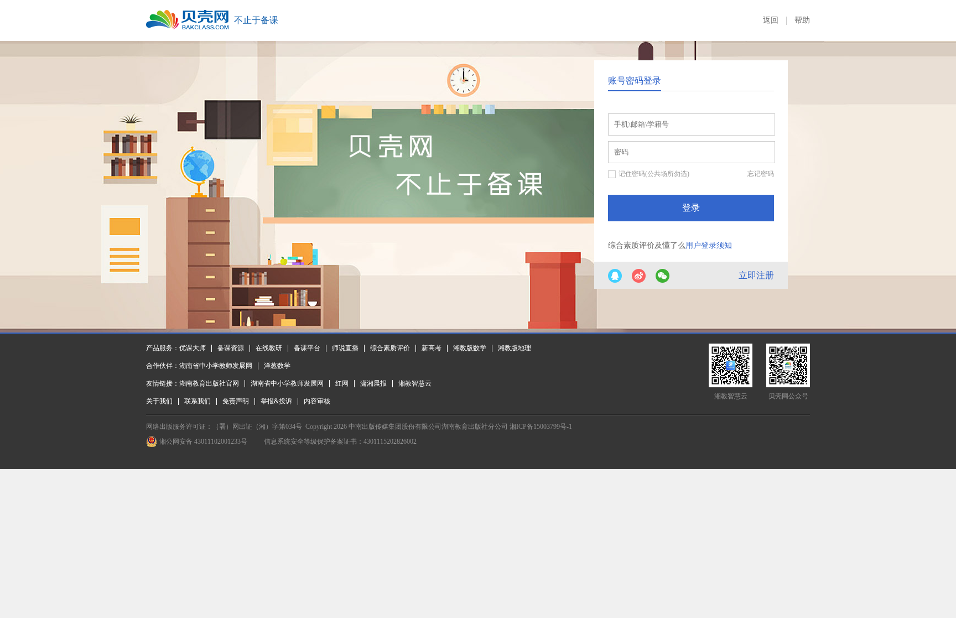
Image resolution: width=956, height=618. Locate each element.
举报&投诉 (276, 401)
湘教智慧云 (415, 383)
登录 (691, 207)
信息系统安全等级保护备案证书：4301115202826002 (340, 441)
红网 (342, 383)
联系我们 (197, 401)
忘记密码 (760, 174)
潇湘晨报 (373, 383)
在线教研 (269, 348)
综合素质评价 (390, 348)
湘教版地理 (514, 348)
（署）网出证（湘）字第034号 (257, 426)
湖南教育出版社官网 (209, 383)
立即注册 (756, 275)
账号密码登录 (634, 80)
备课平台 (307, 348)
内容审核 (317, 401)
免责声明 (235, 401)
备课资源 (230, 348)
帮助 (802, 20)
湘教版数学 (469, 348)
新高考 (431, 348)
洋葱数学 (277, 366)
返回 (770, 20)
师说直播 (345, 348)
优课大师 (192, 348)
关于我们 (159, 401)
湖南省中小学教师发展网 (215, 366)
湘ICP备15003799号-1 (541, 426)
